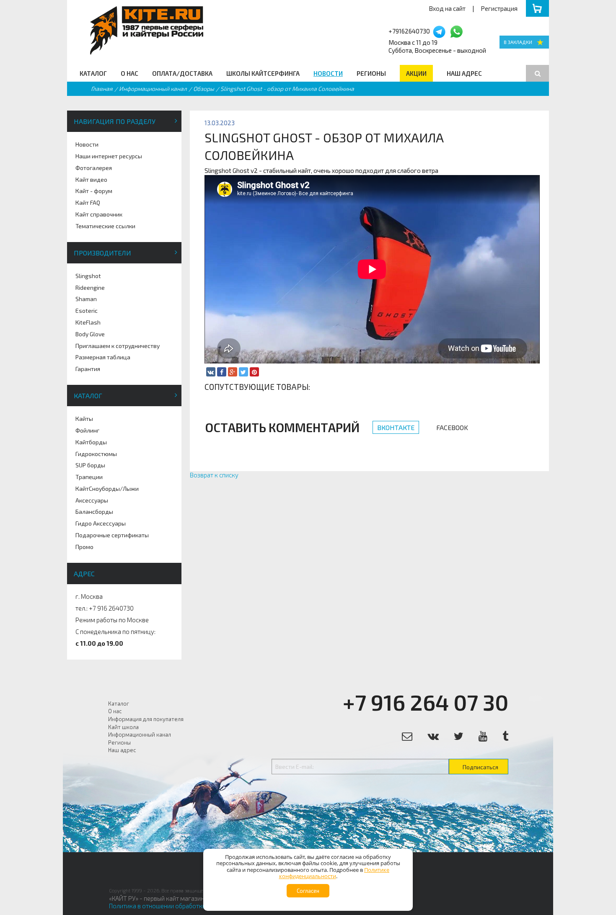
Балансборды (94, 511)
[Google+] (232, 371)
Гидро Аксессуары (100, 523)
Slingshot (88, 275)
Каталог (93, 73)
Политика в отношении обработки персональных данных (190, 906)
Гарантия (87, 368)
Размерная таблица (102, 357)
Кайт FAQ (87, 202)
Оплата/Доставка (182, 73)
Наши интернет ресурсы (108, 156)
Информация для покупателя (146, 719)
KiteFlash (88, 322)
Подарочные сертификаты (112, 535)
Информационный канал (153, 88)
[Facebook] (221, 371)
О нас (129, 73)
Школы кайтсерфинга (263, 73)
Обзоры (203, 88)
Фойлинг (87, 430)
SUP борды (90, 465)
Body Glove (90, 334)
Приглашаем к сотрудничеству (117, 345)
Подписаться (480, 767)
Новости (328, 73)
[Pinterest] (254, 371)
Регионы (371, 73)
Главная (102, 88)
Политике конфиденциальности (334, 873)
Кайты (84, 418)
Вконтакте (395, 427)
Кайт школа (123, 727)
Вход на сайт (447, 8)
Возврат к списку (214, 475)
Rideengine (90, 287)
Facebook (452, 427)
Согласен (308, 890)
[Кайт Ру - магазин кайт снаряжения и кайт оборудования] (524, 42)
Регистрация (499, 8)
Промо (84, 546)
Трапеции (89, 476)
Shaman (86, 298)
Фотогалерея (93, 167)
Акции (416, 73)
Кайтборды (91, 442)
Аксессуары (91, 500)
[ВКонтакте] (210, 371)
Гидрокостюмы (96, 453)
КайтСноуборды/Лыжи (107, 488)
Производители (102, 253)
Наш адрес (464, 73)
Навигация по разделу (114, 121)
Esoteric (86, 310)
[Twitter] (243, 371)
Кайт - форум (93, 190)
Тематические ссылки (105, 225)
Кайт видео (91, 179)
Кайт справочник (98, 214)
